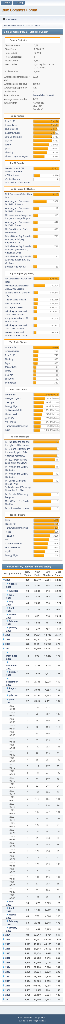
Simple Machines (39, 1021)
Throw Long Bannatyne (16, 156)
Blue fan (9, 374)
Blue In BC (10, 121)
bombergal (10, 382)
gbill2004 (9, 378)
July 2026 (13, 591)
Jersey (8, 370)
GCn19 (8, 140)
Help (20, 1017)
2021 (7, 934)
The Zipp (9, 152)
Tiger (7, 363)
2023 (7, 644)
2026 (7, 579)
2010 (7, 985)
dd (6, 539)
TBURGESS (10, 422)
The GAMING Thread (15, 299)
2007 (7, 999)
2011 (7, 981)
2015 (7, 962)
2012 (7, 976)
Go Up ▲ (43, 1017)
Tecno (8, 144)
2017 (7, 953)
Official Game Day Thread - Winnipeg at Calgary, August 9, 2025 (18, 239)
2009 (7, 990)
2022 (7, 648)
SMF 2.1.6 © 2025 (25, 1021)
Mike (7, 430)
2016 (7, 958)
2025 (7, 634)
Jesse (7, 148)
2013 (7, 971)
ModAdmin (10, 347)
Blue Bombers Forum (19, 10)
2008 (7, 994)
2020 (7, 939)
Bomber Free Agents (15, 266)
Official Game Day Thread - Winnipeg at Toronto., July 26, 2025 (18, 259)
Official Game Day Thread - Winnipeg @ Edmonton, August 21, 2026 (18, 249)
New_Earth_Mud (13, 398)
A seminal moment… (15, 455)
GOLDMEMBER (12, 132)
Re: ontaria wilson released (18, 508)
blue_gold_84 (11, 128)
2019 (7, 944)
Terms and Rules (30, 1017)
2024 (7, 639)
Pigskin (8, 551)
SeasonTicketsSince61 (43, 95)
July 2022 (13, 695)
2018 (7, 948)
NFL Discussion (12, 303)
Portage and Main (14, 307)
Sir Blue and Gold (13, 136)
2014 (7, 967)
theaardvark (11, 125)
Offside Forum (12, 175)
